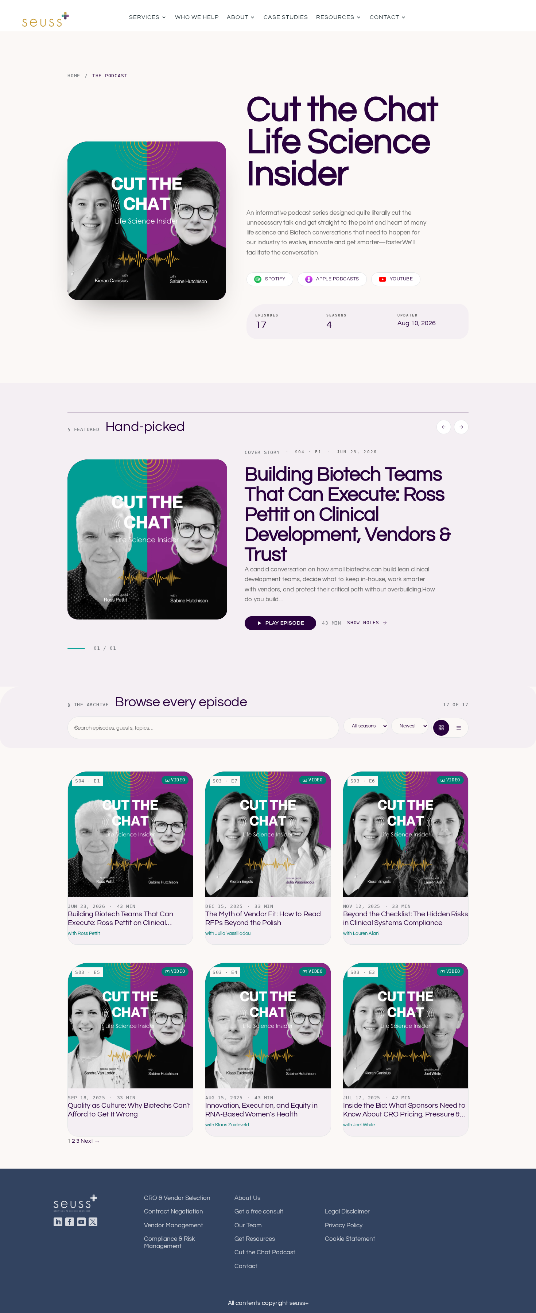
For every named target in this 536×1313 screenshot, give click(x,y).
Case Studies (286, 17)
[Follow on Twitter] (94, 1223)
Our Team (248, 1225)
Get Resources (254, 1239)
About (237, 17)
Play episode (284, 623)
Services (144, 17)
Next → (90, 1141)
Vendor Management (173, 1225)
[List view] (459, 728)
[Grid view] (441, 728)
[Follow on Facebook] (71, 1223)
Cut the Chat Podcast (264, 1252)
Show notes (364, 622)
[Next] (461, 427)
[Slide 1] (76, 648)
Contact (384, 17)
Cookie (350, 1239)
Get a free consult (258, 1211)
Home (73, 75)
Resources (335, 17)
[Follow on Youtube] (83, 1223)
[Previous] (443, 427)
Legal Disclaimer (347, 1211)
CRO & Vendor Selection (177, 1198)
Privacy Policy (343, 1225)
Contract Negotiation (173, 1211)
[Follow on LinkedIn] (59, 1223)
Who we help (197, 17)
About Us (247, 1198)
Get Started (494, 17)
